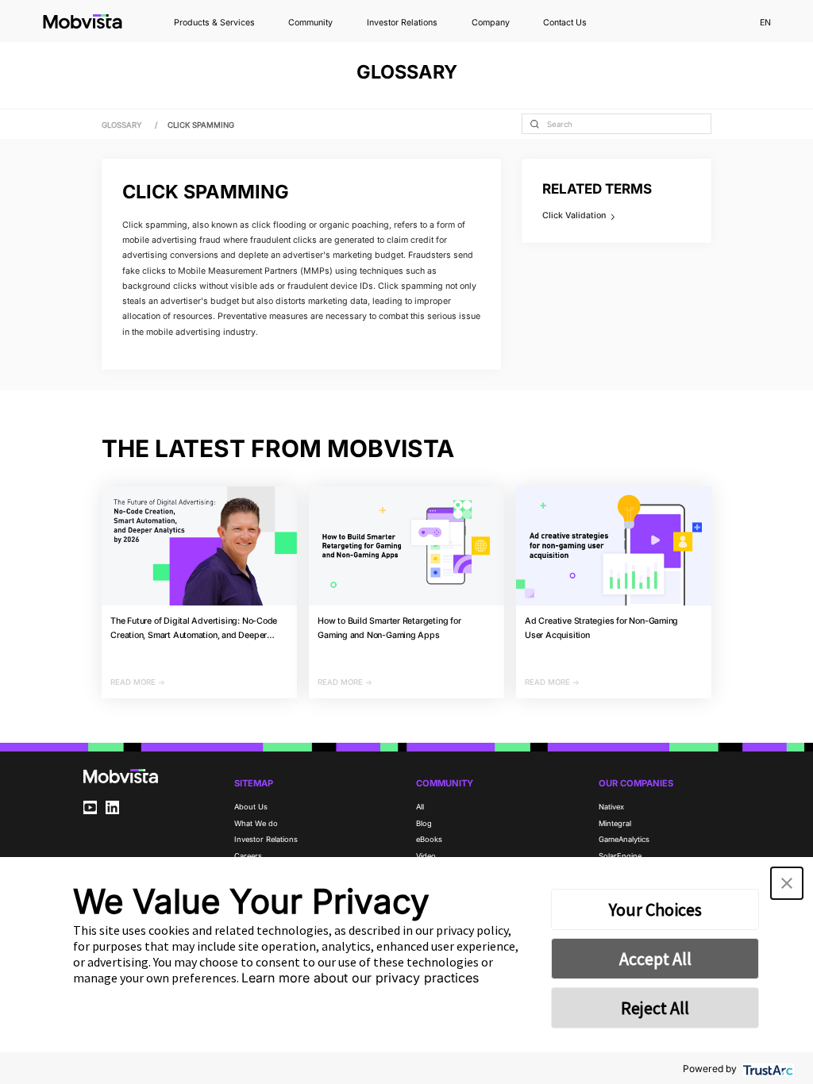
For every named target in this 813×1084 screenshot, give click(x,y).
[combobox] (616, 123)
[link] (201, 125)
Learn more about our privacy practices (360, 978)
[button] (787, 883)
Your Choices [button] (655, 909)
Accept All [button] (655, 959)
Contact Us (565, 23)
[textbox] (616, 123)
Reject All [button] (655, 1008)
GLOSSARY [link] (123, 125)
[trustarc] (766, 1068)
